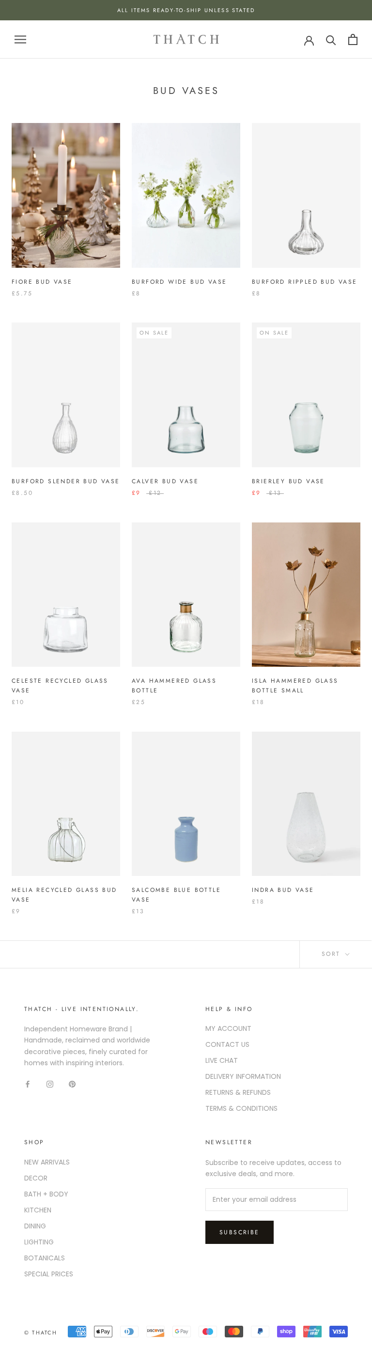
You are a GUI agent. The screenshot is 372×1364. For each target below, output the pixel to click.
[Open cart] (352, 39)
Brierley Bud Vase (288, 481)
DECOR (35, 1178)
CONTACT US (227, 1044)
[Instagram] (49, 1083)
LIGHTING (39, 1242)
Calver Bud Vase (165, 481)
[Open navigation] (20, 39)
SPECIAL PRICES (48, 1274)
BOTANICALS (44, 1258)
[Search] (331, 39)
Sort (332, 954)
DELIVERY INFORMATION (243, 1076)
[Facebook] (27, 1083)
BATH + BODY (46, 1194)
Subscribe (239, 1232)
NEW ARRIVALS (47, 1162)
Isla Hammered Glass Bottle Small (295, 685)
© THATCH (41, 1332)
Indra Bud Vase (283, 890)
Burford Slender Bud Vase (66, 481)
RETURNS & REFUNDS (238, 1092)
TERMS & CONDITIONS (241, 1108)
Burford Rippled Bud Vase (304, 281)
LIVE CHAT (221, 1060)
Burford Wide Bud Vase (179, 281)
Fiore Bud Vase (42, 281)
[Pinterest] (72, 1083)
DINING (35, 1226)
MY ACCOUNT (228, 1028)
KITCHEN (37, 1210)
